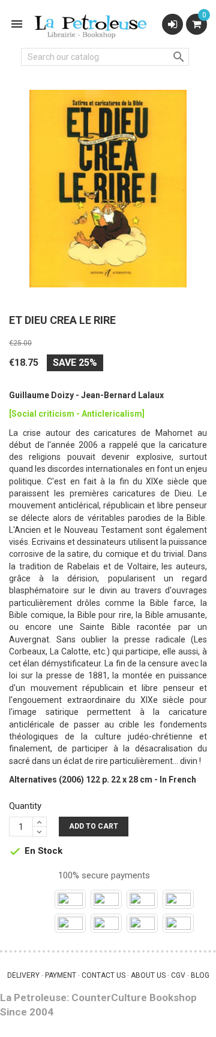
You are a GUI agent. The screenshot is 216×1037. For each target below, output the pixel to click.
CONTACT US (103, 975)
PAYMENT (60, 975)
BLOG (200, 975)
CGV (178, 975)
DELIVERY (23, 975)
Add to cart (93, 826)
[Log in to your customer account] (172, 24)
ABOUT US (148, 975)
